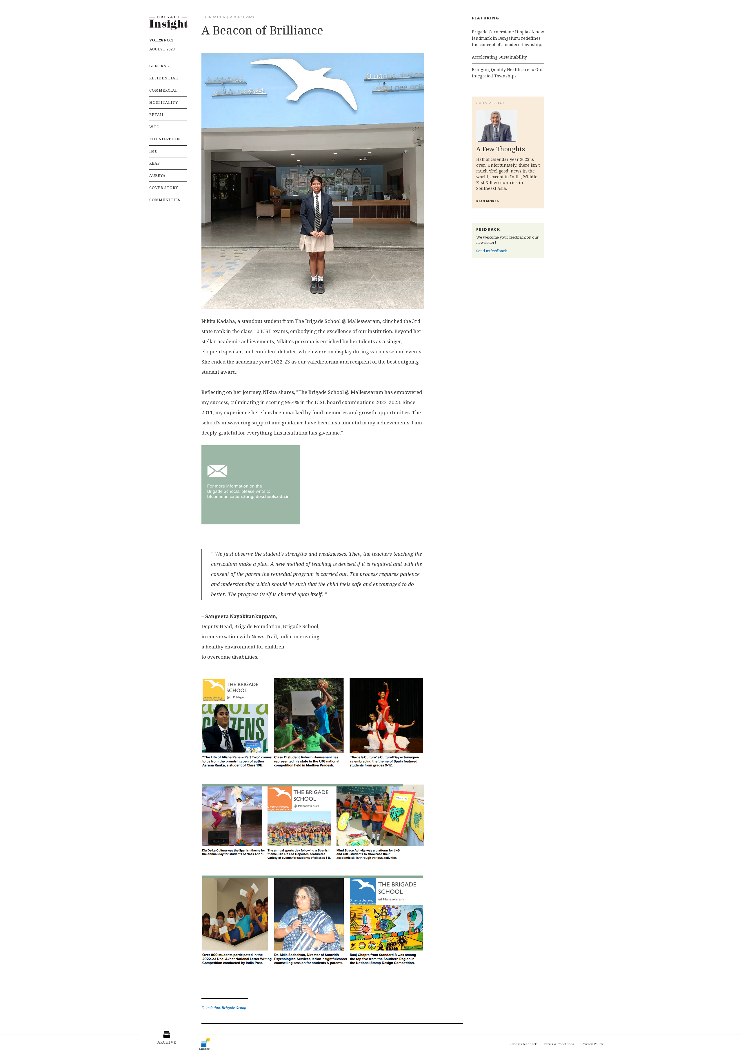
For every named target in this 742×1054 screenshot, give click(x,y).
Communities (164, 200)
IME (153, 151)
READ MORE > (487, 201)
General (159, 66)
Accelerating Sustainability (499, 57)
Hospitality (163, 102)
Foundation (164, 139)
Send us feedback (491, 251)
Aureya (157, 175)
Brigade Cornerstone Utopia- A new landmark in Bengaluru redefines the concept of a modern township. (508, 38)
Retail (156, 114)
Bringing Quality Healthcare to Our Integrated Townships (507, 72)
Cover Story (163, 188)
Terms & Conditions (559, 1044)
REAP (154, 163)
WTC (154, 127)
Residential (163, 78)
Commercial (163, 90)
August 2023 (161, 44)
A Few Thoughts (500, 149)
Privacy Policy (592, 1044)
